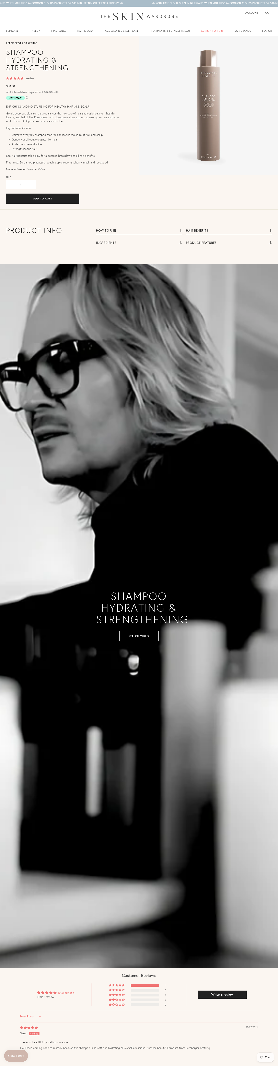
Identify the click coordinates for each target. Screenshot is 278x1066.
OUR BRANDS (243, 30)
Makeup (35, 30)
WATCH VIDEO (139, 636)
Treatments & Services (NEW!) (170, 30)
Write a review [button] (222, 994)
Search (267, 30)
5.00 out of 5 (66, 993)
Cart (268, 12)
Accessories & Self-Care (122, 30)
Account (252, 12)
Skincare (12, 30)
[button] (15, 78)
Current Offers (212, 30)
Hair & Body (85, 30)
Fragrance (58, 30)
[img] (29, 1028)
